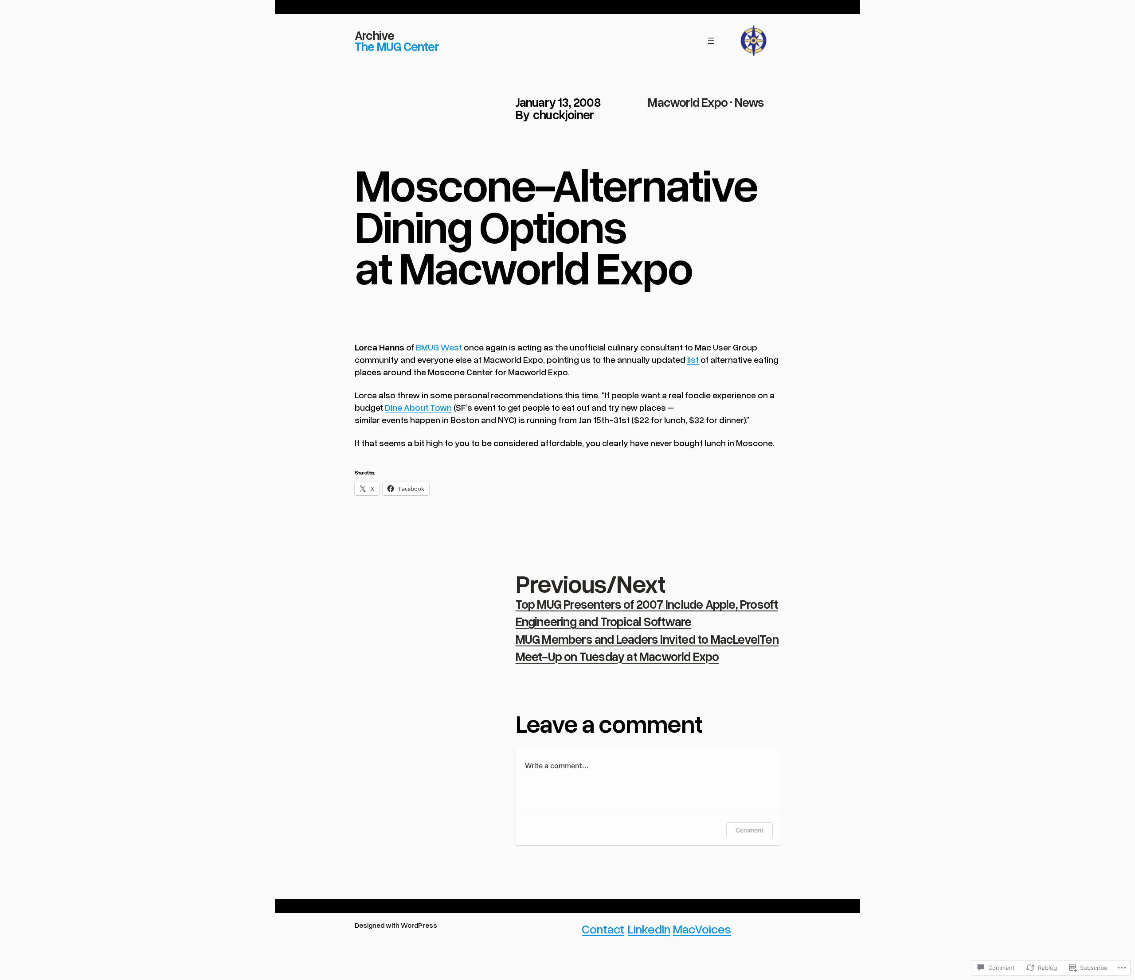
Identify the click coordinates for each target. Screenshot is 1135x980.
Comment (749, 830)
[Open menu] (711, 40)
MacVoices (702, 928)
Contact (603, 928)
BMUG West (439, 347)
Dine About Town (418, 407)
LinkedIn (649, 928)
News (749, 101)
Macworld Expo (688, 101)
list (693, 359)
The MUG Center (397, 46)
